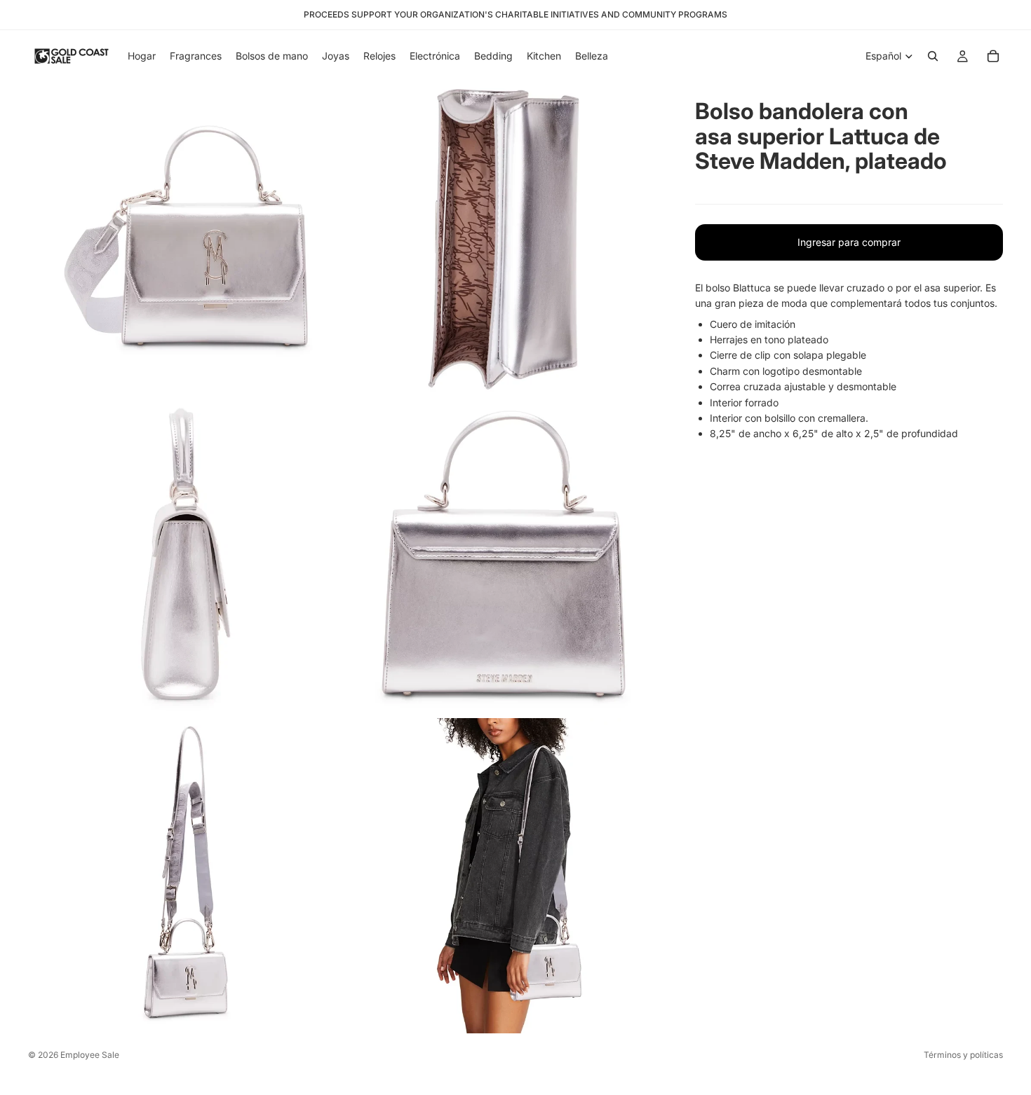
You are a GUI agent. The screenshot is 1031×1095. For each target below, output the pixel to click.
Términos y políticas (963, 1054)
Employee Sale (89, 1054)
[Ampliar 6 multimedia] (503, 875)
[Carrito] (993, 56)
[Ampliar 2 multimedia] (503, 239)
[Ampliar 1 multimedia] (186, 239)
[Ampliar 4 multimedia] (503, 557)
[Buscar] (932, 56)
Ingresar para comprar (849, 242)
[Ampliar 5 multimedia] (186, 875)
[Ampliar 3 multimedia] (186, 557)
